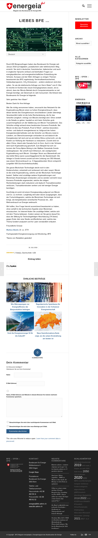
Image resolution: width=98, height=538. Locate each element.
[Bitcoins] (34, 39)
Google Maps (34, 472)
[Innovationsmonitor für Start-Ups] (96, 269)
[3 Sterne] (10, 252)
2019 (77, 465)
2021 (77, 518)
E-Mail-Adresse (11, 383)
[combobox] (26, 54)
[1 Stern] (7, 252)
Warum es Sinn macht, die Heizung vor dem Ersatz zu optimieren (59, 482)
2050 (86, 471)
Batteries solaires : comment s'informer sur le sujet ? (60, 466)
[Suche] (82, 6)
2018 (77, 498)
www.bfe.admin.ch (35, 506)
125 (75, 474)
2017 (83, 519)
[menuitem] (82, 6)
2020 (78, 477)
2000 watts (85, 465)
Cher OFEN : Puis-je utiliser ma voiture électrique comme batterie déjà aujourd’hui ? (60, 497)
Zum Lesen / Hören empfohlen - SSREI (57, 476)
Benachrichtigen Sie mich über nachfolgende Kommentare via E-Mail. (32, 422)
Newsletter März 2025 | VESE (60, 518)
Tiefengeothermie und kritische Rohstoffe (58, 512)
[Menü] (88, 6)
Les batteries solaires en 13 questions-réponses (59, 470)
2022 (83, 498)
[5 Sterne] (13, 252)
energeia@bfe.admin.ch (37, 504)
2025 (85, 478)
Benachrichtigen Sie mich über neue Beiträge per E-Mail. (28, 426)
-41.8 (87, 519)
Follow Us (73, 534)
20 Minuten (81, 474)
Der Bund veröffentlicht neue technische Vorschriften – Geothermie (60, 507)
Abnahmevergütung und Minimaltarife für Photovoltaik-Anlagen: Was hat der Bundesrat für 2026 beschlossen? (60, 524)
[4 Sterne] (12, 252)
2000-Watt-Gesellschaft (82, 462)
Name (8, 374)
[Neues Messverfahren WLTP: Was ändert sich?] (2, 269)
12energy (86, 516)
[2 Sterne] (8, 252)
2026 (88, 498)
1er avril (82, 468)
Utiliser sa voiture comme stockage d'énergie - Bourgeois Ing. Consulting (59, 490)
